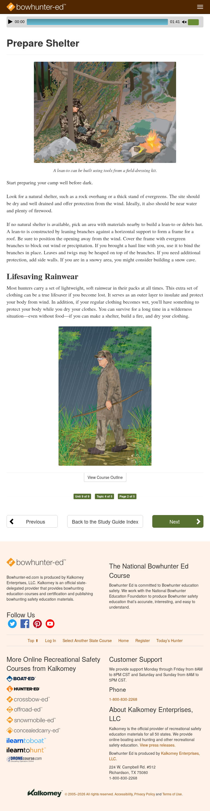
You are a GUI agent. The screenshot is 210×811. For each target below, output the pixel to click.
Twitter (12, 623)
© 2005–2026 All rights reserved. (89, 794)
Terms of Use (172, 794)
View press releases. (158, 745)
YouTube (50, 623)
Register (142, 640)
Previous (35, 521)
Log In (50, 640)
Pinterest (37, 623)
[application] (105, 21)
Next (175, 521)
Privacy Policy (144, 794)
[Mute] (184, 22)
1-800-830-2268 (123, 699)
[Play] (10, 21)
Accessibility (124, 794)
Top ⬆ (33, 640)
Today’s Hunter (169, 640)
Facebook (25, 623)
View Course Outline (105, 477)
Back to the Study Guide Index (105, 521)
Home (123, 640)
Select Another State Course (87, 640)
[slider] (195, 22)
